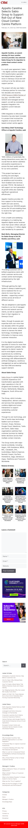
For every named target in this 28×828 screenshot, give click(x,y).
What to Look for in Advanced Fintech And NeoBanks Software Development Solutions (13, 753)
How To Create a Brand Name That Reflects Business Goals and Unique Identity (12, 685)
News (4, 797)
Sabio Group (6, 377)
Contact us (5, 813)
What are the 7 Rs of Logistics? (11, 781)
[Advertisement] (14, 641)
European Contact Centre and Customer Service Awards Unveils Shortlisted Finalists (12, 726)
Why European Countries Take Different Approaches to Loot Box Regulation (12, 739)
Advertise (5, 816)
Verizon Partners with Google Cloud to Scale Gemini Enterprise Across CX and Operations (13, 721)
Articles (4, 794)
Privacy (4, 811)
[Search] (23, 665)
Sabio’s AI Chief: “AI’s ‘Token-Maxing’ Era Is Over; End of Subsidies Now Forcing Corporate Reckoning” (13, 695)
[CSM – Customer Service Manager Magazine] (4, 2)
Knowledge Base (7, 802)
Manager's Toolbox (8, 799)
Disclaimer (5, 818)
